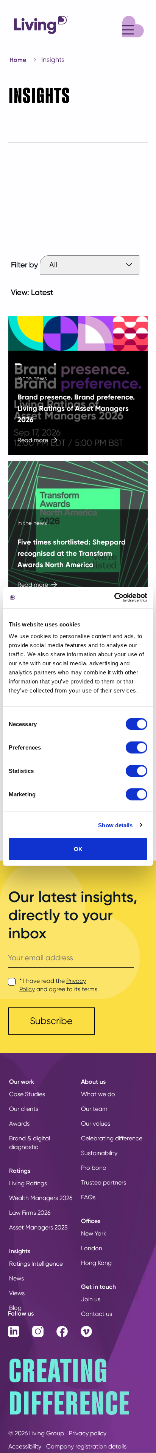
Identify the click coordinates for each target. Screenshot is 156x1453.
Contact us (96, 1313)
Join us (90, 1299)
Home (17, 59)
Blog (15, 1307)
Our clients (23, 1108)
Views (17, 1293)
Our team (94, 1108)
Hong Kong (96, 1262)
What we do (98, 1094)
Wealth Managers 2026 (40, 1198)
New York (93, 1233)
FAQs (88, 1197)
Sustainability (99, 1153)
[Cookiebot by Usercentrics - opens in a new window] (114, 598)
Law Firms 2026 (29, 1212)
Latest (42, 292)
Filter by (24, 265)
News (16, 1278)
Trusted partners (103, 1182)
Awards (19, 1123)
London (91, 1248)
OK (78, 849)
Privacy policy (87, 1433)
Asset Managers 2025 (38, 1227)
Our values (95, 1123)
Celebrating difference (111, 1138)
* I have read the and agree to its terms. (59, 985)
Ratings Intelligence (36, 1263)
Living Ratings (28, 1183)
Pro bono (93, 1167)
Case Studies (27, 1094)
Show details (115, 825)
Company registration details (86, 1446)
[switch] (136, 748)
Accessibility (24, 1446)
